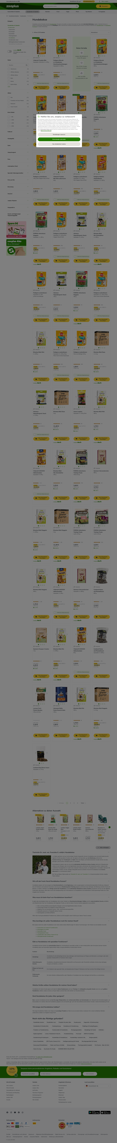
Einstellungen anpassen (59, 134)
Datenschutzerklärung (46, 130)
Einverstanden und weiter (59, 139)
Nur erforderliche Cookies (59, 144)
